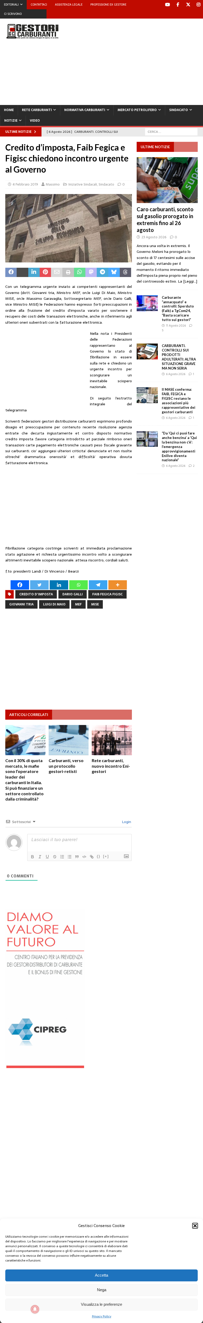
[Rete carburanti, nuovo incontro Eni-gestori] (112, 740)
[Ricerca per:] (171, 131)
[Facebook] (177, 4)
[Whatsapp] (78, 585)
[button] (195, 1225)
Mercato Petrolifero (137, 110)
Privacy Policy (101, 1316)
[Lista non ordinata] (69, 857)
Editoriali (11, 4)
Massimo (53, 184)
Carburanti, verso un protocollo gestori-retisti (66, 766)
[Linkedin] (59, 585)
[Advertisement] (139, 61)
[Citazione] (77, 857)
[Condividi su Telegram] (102, 272)
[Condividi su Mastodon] (91, 272)
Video (35, 120)
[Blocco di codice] (84, 857)
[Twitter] (188, 4)
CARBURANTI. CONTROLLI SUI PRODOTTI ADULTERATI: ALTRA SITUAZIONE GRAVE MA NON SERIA (179, 357)
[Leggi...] (190, 281)
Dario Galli (72, 594)
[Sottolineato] (47, 857)
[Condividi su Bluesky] (114, 272)
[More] (117, 585)
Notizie (10, 120)
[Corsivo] (40, 857)
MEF (78, 604)
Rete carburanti (37, 110)
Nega (101, 1289)
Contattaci (39, 4)
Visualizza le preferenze (101, 1304)
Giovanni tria (21, 604)
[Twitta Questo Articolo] (22, 272)
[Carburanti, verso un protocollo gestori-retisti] (69, 740)
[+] (106, 856)
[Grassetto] (32, 857)
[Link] (91, 857)
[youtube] (167, 4)
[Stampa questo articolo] (68, 272)
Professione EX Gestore (108, 4)
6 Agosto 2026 (175, 374)
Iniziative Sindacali (82, 184)
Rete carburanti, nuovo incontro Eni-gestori (111, 766)
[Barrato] (54, 857)
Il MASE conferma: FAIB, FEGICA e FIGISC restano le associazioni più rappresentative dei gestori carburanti (178, 400)
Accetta (101, 1275)
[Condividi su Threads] (125, 272)
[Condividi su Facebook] (11, 272)
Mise (95, 604)
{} (98, 856)
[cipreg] (45, 1065)
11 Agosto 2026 (176, 325)
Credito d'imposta (36, 594)
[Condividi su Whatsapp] (79, 272)
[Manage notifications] (35, 1309)
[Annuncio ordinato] (62, 857)
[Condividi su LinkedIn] (34, 272)
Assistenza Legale (68, 4)
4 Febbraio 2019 (25, 184)
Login (126, 822)
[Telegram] (98, 585)
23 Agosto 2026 (154, 237)
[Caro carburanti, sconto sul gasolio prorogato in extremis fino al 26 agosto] (167, 180)
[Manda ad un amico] (56, 272)
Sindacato (178, 110)
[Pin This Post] (45, 272)
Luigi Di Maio (54, 604)
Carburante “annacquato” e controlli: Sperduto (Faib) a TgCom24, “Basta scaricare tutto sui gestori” (178, 308)
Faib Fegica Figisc (107, 594)
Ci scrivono (13, 13)
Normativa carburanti (84, 110)
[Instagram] (198, 4)
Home (9, 110)
